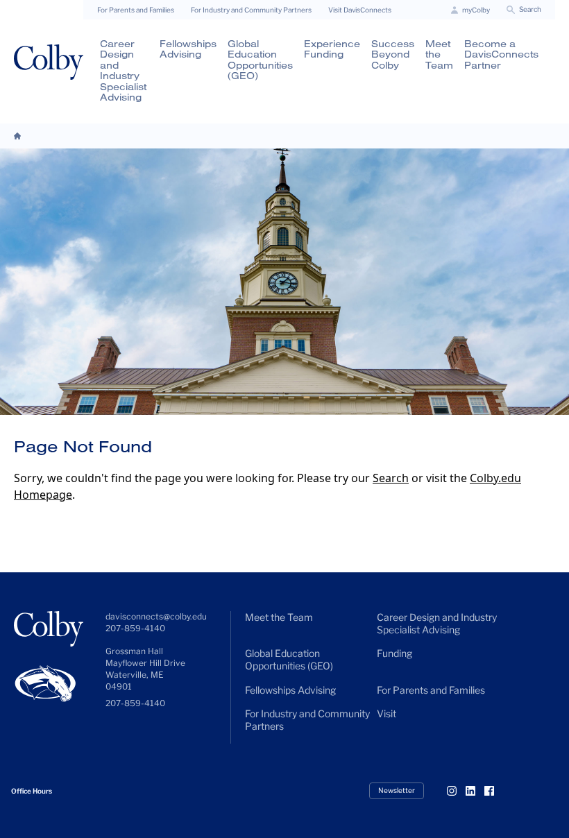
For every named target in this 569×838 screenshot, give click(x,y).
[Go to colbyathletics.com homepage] (48, 680)
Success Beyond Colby (392, 54)
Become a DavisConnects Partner (501, 54)
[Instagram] (457, 791)
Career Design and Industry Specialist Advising (123, 70)
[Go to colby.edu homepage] (48, 62)
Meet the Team (439, 54)
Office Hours (31, 791)
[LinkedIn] (476, 791)
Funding (394, 653)
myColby (476, 10)
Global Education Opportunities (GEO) (260, 59)
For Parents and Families (135, 10)
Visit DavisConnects (359, 10)
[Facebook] (495, 791)
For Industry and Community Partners (251, 10)
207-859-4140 (135, 703)
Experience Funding (332, 48)
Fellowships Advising (188, 48)
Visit (386, 713)
